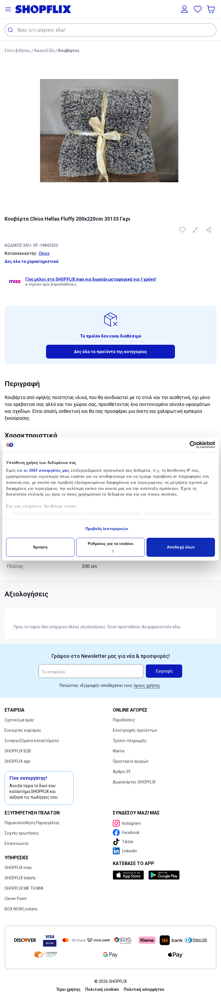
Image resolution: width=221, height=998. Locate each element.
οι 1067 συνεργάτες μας (46, 470)
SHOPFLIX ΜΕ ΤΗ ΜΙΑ (24, 888)
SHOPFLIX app (18, 761)
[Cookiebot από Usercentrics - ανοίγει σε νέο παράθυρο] (190, 444)
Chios (44, 253)
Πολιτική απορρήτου (144, 989)
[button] (8, 9)
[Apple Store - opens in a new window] (129, 875)
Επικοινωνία (16, 843)
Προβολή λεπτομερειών (106, 529)
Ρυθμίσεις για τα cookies (110, 544)
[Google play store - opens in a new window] (164, 875)
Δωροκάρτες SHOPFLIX (134, 782)
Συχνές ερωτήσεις (22, 833)
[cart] (211, 9)
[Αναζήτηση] (11, 30)
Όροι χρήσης (69, 989)
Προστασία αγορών (130, 761)
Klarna (118, 751)
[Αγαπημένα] (197, 9)
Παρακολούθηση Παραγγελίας (32, 822)
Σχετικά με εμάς (19, 720)
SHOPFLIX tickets (20, 878)
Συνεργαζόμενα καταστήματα (32, 740)
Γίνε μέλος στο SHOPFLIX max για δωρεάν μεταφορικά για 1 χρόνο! (90, 279)
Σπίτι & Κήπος (18, 50)
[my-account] (184, 9)
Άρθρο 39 (121, 771)
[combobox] (110, 29)
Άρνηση (40, 547)
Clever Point (15, 898)
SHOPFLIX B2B (18, 751)
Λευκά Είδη (44, 50)
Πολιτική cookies (102, 989)
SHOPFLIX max (18, 867)
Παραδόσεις (124, 720)
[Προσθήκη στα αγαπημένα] (183, 229)
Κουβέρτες (68, 50)
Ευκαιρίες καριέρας (23, 730)
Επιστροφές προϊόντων (135, 730)
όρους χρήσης (147, 685)
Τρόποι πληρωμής (130, 740)
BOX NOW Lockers (21, 909)
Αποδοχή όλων (181, 547)
